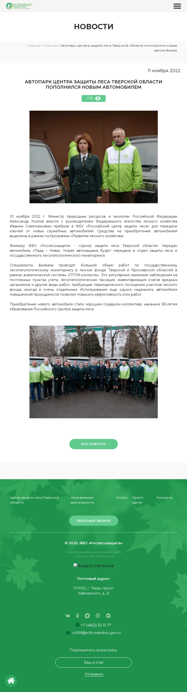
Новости (50, 45)
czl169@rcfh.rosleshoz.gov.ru (96, 633)
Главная (33, 45)
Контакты (164, 497)
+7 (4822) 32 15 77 (95, 625)
